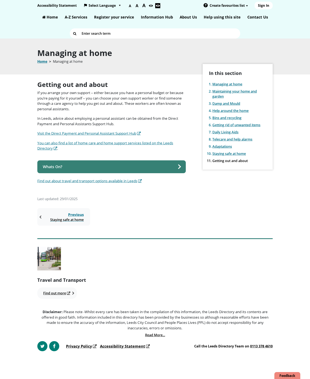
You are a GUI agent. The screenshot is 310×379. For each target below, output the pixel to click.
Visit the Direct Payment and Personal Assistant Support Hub (86, 133)
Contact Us (257, 17)
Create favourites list (227, 5)
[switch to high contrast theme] (157, 5)
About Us (188, 17)
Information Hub (157, 17)
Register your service (114, 17)
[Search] (75, 33)
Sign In (263, 5)
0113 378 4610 (261, 346)
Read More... (155, 335)
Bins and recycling (226, 118)
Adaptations (222, 146)
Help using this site (222, 17)
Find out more (54, 293)
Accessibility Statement (57, 5)
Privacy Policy (79, 346)
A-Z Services (76, 17)
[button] (205, 5)
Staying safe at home (229, 153)
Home (52, 17)
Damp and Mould (226, 103)
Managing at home (227, 84)
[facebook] (54, 346)
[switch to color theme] (150, 5)
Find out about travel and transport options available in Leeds (87, 180)
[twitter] (42, 346)
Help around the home (230, 110)
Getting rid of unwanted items (236, 125)
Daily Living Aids (225, 132)
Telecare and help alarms (232, 139)
